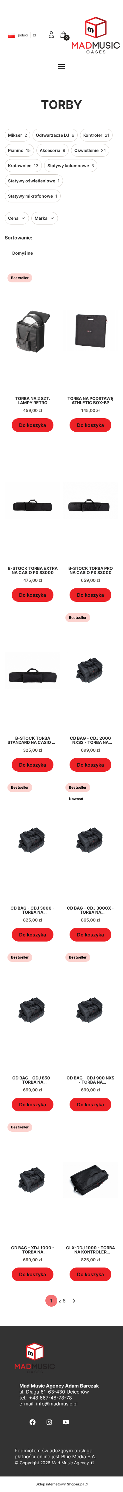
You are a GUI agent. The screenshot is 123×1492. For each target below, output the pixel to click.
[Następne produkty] (74, 1301)
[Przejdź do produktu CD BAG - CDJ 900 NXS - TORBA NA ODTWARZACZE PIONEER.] (90, 1010)
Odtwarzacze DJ (55, 135)
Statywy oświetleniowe (34, 180)
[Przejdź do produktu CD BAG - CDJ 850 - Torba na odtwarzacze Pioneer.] (32, 1010)
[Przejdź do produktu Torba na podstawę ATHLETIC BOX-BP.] (90, 330)
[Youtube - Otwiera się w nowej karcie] (66, 1422)
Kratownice (23, 165)
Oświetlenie (90, 150)
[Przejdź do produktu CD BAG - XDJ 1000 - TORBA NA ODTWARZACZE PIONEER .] (32, 1180)
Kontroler (96, 135)
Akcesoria (52, 150)
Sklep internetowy (60, 1484)
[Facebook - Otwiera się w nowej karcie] (33, 1422)
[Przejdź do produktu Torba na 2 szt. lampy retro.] (32, 330)
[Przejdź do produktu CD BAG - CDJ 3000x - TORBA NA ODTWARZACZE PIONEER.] (90, 840)
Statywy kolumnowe (70, 165)
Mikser (17, 135)
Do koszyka (32, 425)
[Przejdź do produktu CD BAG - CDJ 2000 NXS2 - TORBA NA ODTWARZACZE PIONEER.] (90, 670)
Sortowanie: (18, 238)
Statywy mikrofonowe (32, 196)
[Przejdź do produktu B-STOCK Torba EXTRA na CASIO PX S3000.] (32, 500)
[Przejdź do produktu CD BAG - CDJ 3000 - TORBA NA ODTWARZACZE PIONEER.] (32, 840)
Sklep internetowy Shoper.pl (46, 1473)
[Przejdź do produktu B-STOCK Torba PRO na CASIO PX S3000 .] (90, 500)
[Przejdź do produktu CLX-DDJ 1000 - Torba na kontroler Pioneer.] (90, 1180)
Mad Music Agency (71, 1462)
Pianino (19, 150)
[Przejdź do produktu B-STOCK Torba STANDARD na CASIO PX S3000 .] (32, 670)
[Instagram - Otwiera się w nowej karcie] (49, 1422)
